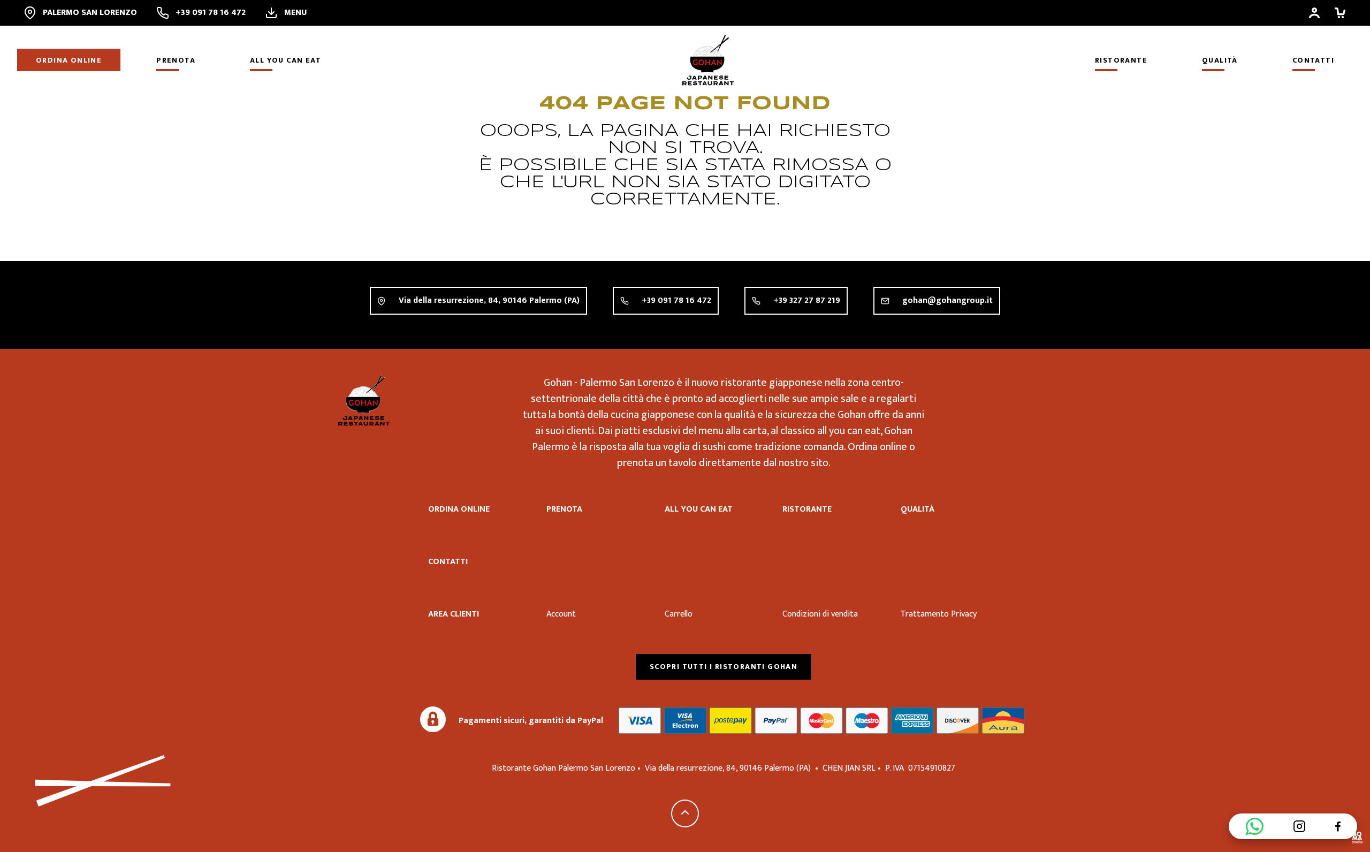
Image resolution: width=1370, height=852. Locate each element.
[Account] (1314, 13)
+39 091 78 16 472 (676, 300)
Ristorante (1121, 60)
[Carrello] (1340, 13)
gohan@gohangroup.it (947, 300)
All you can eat (285, 60)
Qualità (1220, 60)
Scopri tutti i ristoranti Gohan (723, 666)
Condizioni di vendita (820, 614)
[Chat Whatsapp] (1254, 826)
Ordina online (69, 60)
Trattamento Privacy (939, 614)
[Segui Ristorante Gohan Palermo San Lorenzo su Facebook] (1338, 826)
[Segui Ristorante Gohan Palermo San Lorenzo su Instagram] (1299, 826)
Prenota (175, 60)
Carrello (678, 614)
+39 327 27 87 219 (806, 300)
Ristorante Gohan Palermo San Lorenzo (364, 400)
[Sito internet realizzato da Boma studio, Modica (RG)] (1357, 839)
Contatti (1313, 60)
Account (561, 614)
